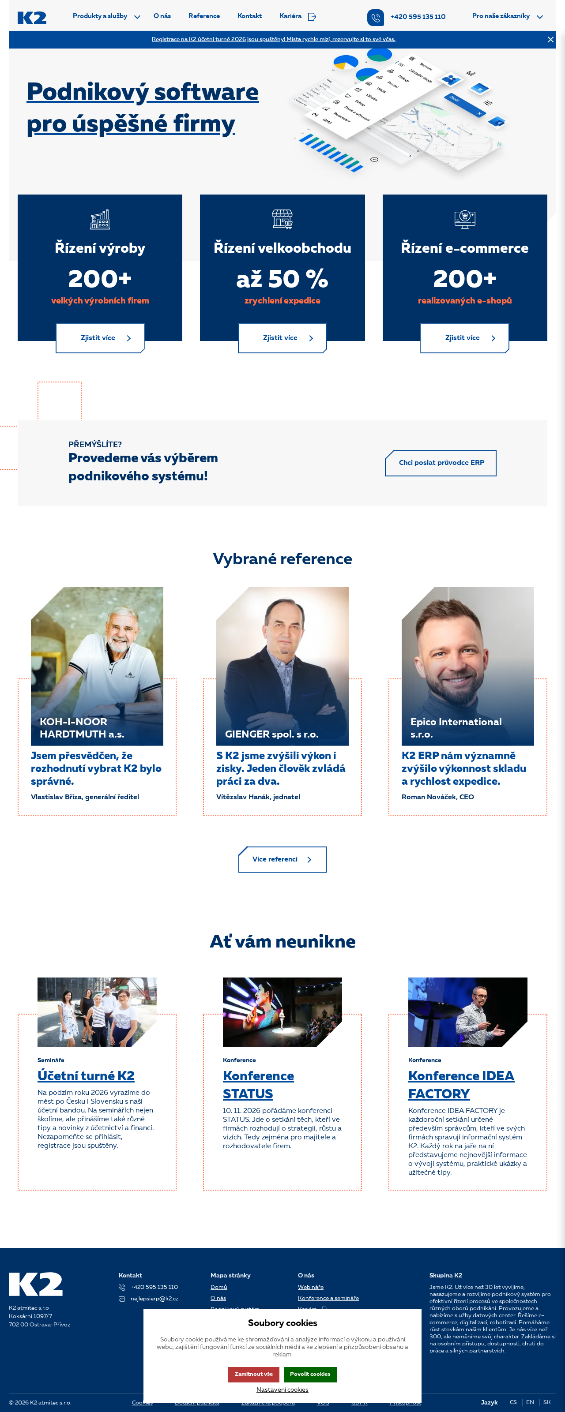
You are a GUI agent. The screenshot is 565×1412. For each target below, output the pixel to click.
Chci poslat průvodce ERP (442, 463)
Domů (219, 1287)
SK (547, 1402)
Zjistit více (98, 338)
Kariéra (290, 16)
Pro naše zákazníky (501, 16)
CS (513, 1402)
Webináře (311, 1287)
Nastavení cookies (282, 1390)
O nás (162, 16)
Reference (204, 16)
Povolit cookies (310, 1374)
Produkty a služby (100, 16)
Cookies (142, 1403)
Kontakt (249, 16)
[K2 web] (32, 17)
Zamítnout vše (254, 1374)
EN (530, 1402)
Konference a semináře (328, 1298)
